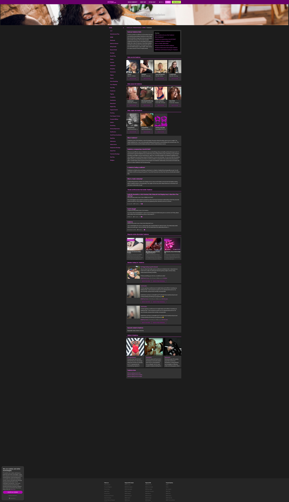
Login (168, 2)
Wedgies (112, 160)
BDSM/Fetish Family (145, 278)
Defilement (112, 65)
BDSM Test (168, 491)
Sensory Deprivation (115, 128)
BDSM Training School (170, 500)
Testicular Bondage (115, 154)
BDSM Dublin (127, 500)
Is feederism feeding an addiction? (163, 41)
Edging (111, 75)
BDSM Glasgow (128, 493)
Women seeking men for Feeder (134, 376)
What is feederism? (159, 37)
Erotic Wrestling (114, 81)
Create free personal (159, 281)
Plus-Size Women (131, 357)
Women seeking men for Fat (133, 373)
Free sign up (176, 2)
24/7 (111, 30)
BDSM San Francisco (149, 491)
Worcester (166, 298)
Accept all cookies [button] (13, 492)
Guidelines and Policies (108, 495)
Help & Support (107, 484)
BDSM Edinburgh (128, 495)
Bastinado (112, 40)
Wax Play (112, 157)
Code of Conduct (107, 497)
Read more (13, 489)
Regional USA (148, 482)
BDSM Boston (148, 493)
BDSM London (128, 484)
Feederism (112, 90)
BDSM (110, 27)
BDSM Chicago (148, 497)
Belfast (165, 278)
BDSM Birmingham (128, 487)
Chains (111, 59)
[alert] (13, 483)
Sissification (113, 131)
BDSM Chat (168, 493)
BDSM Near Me (169, 497)
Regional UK (127, 482)
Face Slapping (113, 84)
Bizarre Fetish (113, 49)
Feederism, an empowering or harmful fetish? (165, 39)
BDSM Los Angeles (149, 487)
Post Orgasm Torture (115, 116)
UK (163, 278)
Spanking (112, 138)
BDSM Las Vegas (148, 489)
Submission (113, 141)
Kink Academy (145, 210)
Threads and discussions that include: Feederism (166, 47)
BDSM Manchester (128, 489)
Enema (111, 78)
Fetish (167, 487)
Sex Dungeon (168, 489)
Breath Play (113, 56)
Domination (113, 71)
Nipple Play (113, 106)
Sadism (112, 122)
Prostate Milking (114, 119)
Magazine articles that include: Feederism (164, 45)
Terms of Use (107, 489)
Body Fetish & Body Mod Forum (147, 223)
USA (162, 298)
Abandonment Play (114, 34)
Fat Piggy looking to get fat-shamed (149, 266)
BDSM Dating (168, 495)
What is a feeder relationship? (162, 43)
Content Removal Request (109, 500)
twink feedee (144, 285)
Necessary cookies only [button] (13, 495)
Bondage (112, 53)
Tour (105, 487)
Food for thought (131, 209)
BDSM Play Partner (144, 298)
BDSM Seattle (148, 500)
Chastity (112, 62)
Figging (112, 94)
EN (162, 2)
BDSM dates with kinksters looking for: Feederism (166, 49)
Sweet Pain (113, 150)
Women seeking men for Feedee (134, 374)
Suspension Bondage (115, 147)
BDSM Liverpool (128, 491)
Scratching (112, 125)
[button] (13, 498)
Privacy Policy (107, 493)
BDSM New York (148, 484)
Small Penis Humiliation (116, 135)
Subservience (113, 144)
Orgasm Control (114, 109)
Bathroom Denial (114, 43)
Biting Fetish (113, 46)
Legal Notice (106, 491)
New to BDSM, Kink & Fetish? (147, 197)
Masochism (113, 103)
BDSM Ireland (127, 497)
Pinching (112, 113)
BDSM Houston (148, 495)
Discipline (112, 68)
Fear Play (112, 87)
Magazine (110, 487)
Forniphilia (112, 97)
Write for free (133, 78)
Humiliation (113, 100)
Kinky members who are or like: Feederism (164, 35)
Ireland (132, 482)
